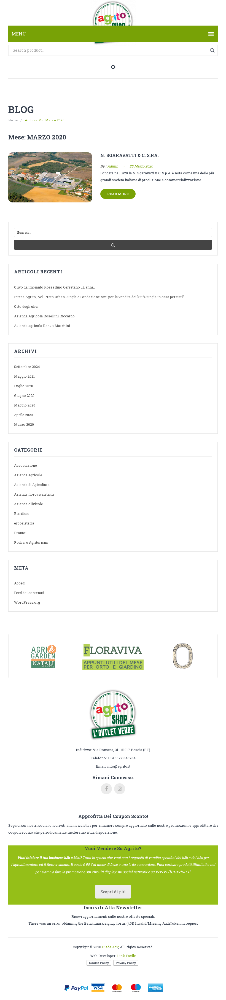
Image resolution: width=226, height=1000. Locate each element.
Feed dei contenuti (29, 592)
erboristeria (24, 523)
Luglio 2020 (23, 386)
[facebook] (106, 788)
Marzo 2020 (24, 424)
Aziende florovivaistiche (34, 494)
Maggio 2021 (24, 376)
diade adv (110, 947)
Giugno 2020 (24, 395)
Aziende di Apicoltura (32, 484)
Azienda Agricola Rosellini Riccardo (44, 316)
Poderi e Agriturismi (31, 542)
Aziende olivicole (28, 504)
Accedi (19, 583)
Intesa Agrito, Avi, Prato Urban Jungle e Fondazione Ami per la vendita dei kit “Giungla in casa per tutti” (99, 297)
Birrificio (21, 513)
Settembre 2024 (27, 366)
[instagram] (119, 788)
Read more (118, 194)
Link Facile (126, 956)
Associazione (25, 465)
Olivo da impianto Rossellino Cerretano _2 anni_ (54, 287)
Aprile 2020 (23, 415)
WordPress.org (27, 602)
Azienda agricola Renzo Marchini (42, 325)
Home (13, 120)
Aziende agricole (28, 475)
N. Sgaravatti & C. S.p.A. (129, 155)
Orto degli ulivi (26, 306)
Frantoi (20, 533)
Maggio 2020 (24, 405)
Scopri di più (113, 891)
